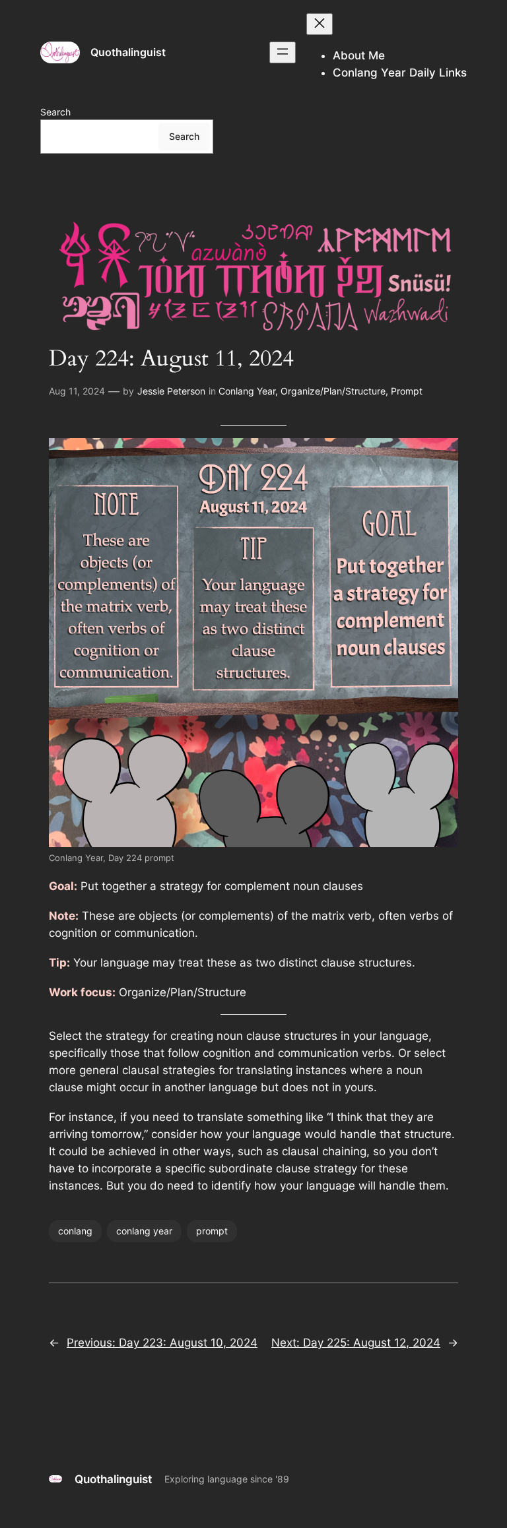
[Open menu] (282, 52)
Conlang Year (247, 391)
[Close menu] (319, 24)
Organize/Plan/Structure (333, 391)
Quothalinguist (128, 52)
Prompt (406, 391)
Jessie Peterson (171, 391)
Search (55, 111)
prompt (212, 1230)
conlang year (144, 1230)
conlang (75, 1230)
